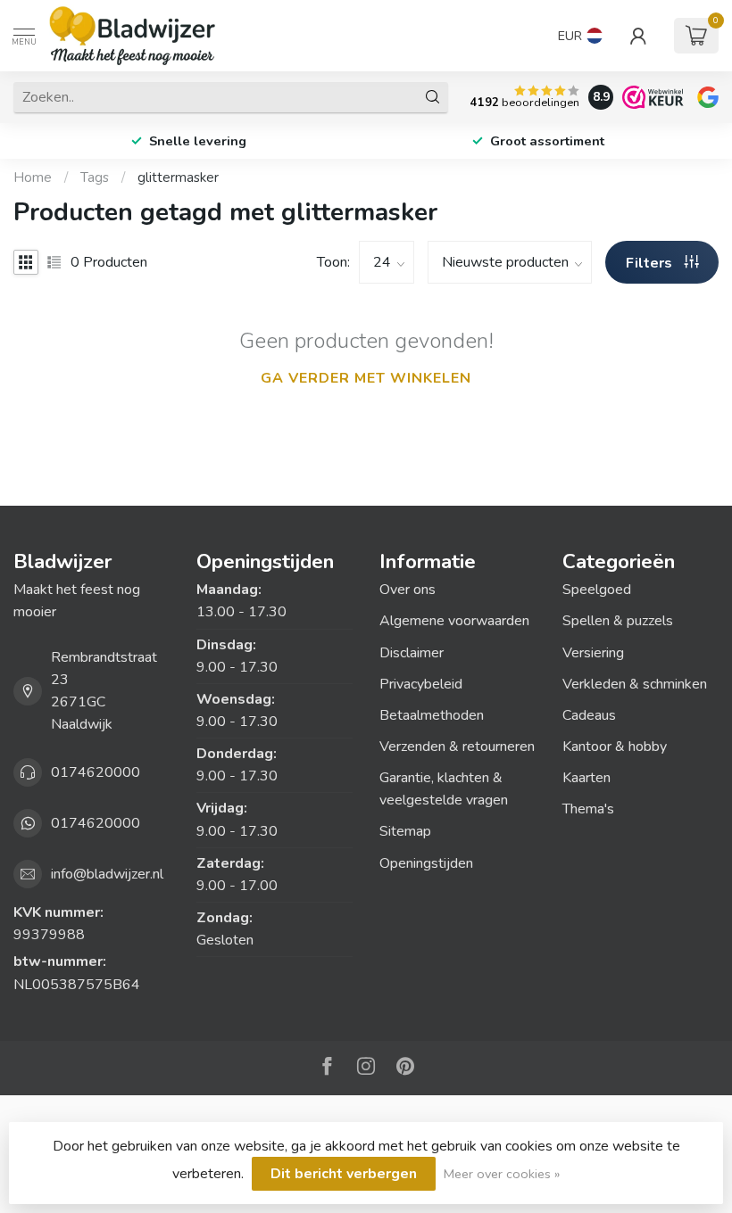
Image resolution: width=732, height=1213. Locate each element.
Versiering (593, 653)
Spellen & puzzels (617, 621)
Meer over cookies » (502, 1174)
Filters (651, 263)
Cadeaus (589, 715)
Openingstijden (426, 863)
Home (32, 177)
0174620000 (95, 772)
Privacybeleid (420, 684)
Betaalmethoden (431, 715)
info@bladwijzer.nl (107, 874)
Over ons (407, 589)
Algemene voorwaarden (454, 621)
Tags (94, 177)
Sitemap (405, 831)
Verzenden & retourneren (457, 746)
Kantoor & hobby (614, 746)
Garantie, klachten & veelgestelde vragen (443, 789)
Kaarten (586, 778)
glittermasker (178, 177)
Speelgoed (596, 589)
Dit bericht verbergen (343, 1174)
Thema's (588, 809)
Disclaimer (411, 653)
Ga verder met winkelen (366, 378)
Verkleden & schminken (634, 684)
